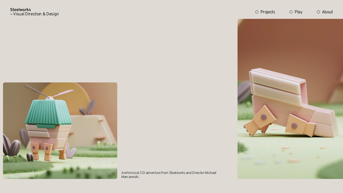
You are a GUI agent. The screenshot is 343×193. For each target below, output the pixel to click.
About (327, 12)
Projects (267, 12)
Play (299, 12)
